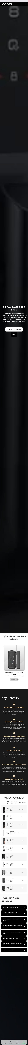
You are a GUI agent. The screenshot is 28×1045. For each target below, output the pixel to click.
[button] (14, 907)
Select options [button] (14, 679)
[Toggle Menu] (24, 4)
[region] (14, 847)
